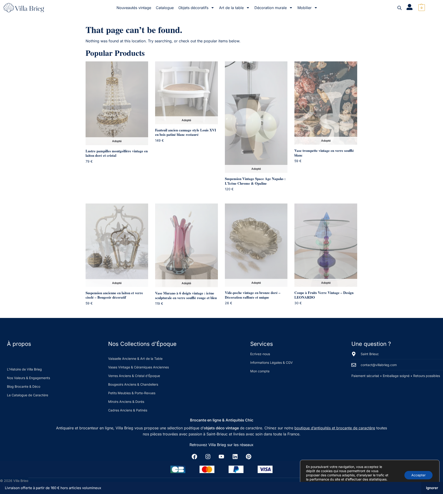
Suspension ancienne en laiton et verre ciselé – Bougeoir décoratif (114, 295)
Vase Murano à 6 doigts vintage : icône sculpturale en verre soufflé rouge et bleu (186, 295)
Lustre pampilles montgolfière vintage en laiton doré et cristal (117, 153)
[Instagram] (207, 456)
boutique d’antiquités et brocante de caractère (334, 428)
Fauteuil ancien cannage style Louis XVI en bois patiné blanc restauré (185, 132)
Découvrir (120, 170)
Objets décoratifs (193, 7)
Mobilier (304, 7)
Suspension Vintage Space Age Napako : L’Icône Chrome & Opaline (255, 181)
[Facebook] (194, 456)
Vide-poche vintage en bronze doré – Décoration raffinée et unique (252, 295)
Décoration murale (270, 7)
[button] (421, 7)
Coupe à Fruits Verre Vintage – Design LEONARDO (323, 295)
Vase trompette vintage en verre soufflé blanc (324, 152)
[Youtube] (221, 456)
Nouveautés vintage (134, 7)
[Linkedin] (235, 456)
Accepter (418, 475)
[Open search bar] (399, 8)
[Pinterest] (248, 456)
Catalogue (165, 7)
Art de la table (231, 7)
